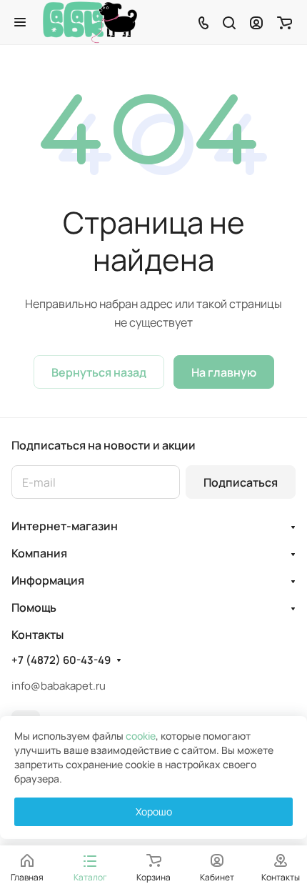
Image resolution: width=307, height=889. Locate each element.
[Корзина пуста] (284, 22)
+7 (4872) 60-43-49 (61, 660)
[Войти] (256, 22)
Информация (47, 580)
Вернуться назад (98, 372)
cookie (141, 736)
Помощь (33, 607)
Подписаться (240, 482)
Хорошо (154, 811)
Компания (39, 553)
